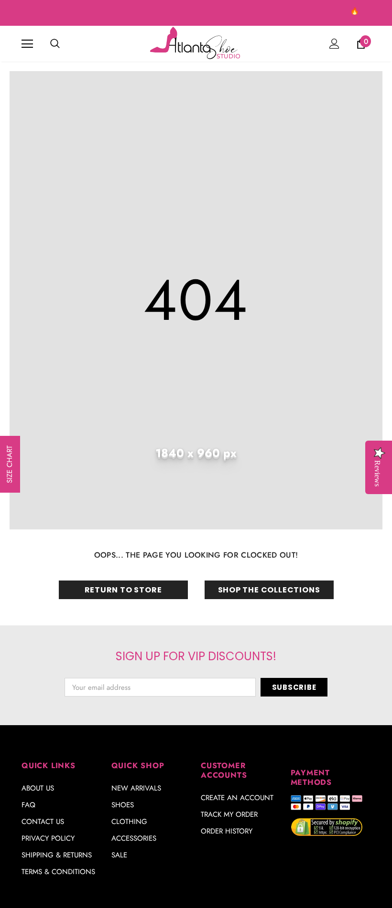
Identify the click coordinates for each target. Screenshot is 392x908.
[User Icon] (334, 44)
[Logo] (196, 43)
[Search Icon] (55, 44)
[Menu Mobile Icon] (27, 44)
